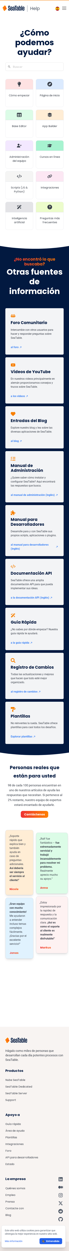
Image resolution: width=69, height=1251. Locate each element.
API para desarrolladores (21, 1157)
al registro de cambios (24, 691)
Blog (8, 1215)
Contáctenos (34, 814)
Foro (8, 1151)
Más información (13, 1241)
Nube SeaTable (15, 1080)
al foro (15, 347)
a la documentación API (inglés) (30, 597)
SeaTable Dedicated (18, 1087)
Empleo (10, 1195)
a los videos (18, 396)
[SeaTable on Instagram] (61, 1195)
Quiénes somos (15, 1188)
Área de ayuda (14, 1131)
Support (10, 1100)
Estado (9, 1164)
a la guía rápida (20, 642)
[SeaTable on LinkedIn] (61, 1179)
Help (35, 9)
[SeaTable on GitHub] (61, 1219)
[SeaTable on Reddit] (61, 1211)
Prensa (10, 1202)
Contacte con (14, 1208)
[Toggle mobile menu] (64, 8)
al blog (15, 441)
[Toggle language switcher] (57, 8)
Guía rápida (13, 1124)
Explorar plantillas (21, 736)
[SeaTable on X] (61, 1203)
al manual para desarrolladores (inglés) (30, 546)
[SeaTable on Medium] (61, 1187)
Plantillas (11, 1137)
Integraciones (14, 1144)
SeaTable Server (16, 1093)
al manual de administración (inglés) (33, 495)
